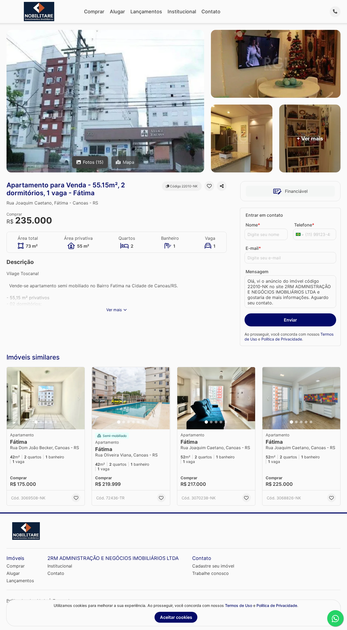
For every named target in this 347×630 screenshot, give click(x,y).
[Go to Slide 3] (45, 422)
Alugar (117, 11)
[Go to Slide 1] (36, 422)
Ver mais (114, 309)
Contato (210, 11)
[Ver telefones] (335, 11)
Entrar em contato (264, 215)
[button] (46, 398)
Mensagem (257, 271)
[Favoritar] (209, 186)
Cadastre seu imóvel (213, 566)
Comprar (94, 11)
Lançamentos (146, 11)
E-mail (253, 248)
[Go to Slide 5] (55, 422)
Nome (253, 225)
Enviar (290, 320)
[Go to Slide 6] (143, 422)
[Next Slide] (79, 398)
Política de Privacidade (281, 339)
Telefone (304, 225)
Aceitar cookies (176, 617)
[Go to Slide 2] (41, 422)
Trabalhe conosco (210, 573)
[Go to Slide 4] (50, 422)
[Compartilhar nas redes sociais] (222, 186)
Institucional (182, 11)
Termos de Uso (238, 605)
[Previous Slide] (12, 398)
